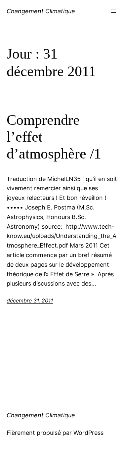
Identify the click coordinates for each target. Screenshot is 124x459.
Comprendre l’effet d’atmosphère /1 (54, 136)
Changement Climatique (41, 11)
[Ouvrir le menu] (113, 11)
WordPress (88, 432)
